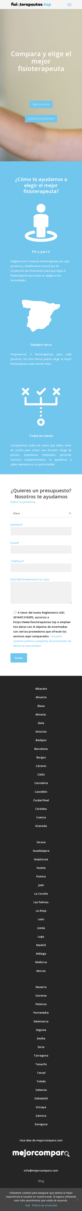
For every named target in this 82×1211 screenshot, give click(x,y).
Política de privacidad (44, 1205)
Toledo (41, 1081)
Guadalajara (41, 851)
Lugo (41, 936)
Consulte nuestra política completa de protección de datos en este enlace (42, 641)
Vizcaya (41, 1107)
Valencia (41, 1090)
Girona (41, 842)
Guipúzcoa (41, 859)
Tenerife (41, 1064)
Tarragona (41, 1055)
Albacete (41, 688)
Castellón (41, 791)
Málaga (41, 953)
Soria (41, 1047)
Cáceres (41, 766)
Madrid (41, 945)
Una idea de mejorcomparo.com (41, 1140)
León (41, 919)
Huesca (41, 876)
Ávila (41, 723)
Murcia (41, 971)
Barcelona (41, 749)
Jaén (41, 885)
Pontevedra (41, 1012)
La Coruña (41, 893)
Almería (40, 714)
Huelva (41, 868)
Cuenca (41, 817)
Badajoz (41, 740)
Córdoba (41, 809)
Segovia (41, 1030)
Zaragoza (41, 1124)
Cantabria (41, 783)
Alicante (41, 697)
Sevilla (41, 1038)
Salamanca (41, 1021)
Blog (41, 1181)
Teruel (41, 1073)
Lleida (41, 928)
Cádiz (41, 774)
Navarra (41, 987)
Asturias (41, 731)
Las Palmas (41, 902)
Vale (27, 1205)
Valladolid (41, 1098)
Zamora (41, 1115)
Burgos (41, 757)
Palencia (41, 1004)
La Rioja (41, 910)
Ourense (41, 995)
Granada (41, 826)
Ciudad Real (41, 800)
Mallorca (41, 962)
